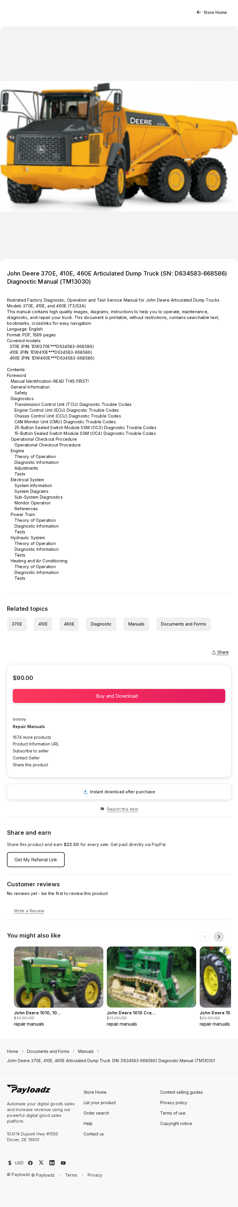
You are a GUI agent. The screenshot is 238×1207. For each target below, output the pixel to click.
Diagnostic (101, 624)
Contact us (94, 1133)
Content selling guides (181, 1092)
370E (17, 624)
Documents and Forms (183, 624)
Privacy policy (173, 1102)
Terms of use (172, 1113)
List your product (100, 1102)
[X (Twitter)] (41, 1162)
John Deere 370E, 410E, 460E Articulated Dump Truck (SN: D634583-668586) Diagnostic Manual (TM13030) (111, 1060)
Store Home (215, 12)
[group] (58, 987)
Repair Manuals (29, 726)
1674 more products (32, 737)
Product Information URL (36, 743)
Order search (96, 1113)
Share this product (30, 764)
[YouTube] (63, 1163)
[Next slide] (219, 936)
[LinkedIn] (52, 1162)
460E (69, 624)
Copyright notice (176, 1123)
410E (43, 624)
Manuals (136, 624)
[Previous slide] (205, 936)
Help (88, 1123)
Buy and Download (119, 696)
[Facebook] (30, 1163)
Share (223, 652)
